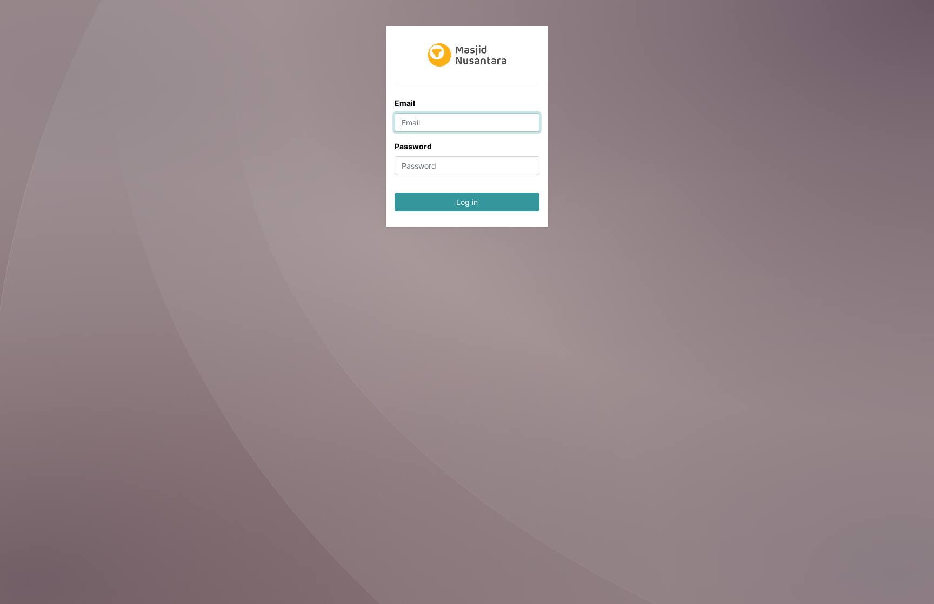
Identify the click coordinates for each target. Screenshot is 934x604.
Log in (467, 202)
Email (405, 103)
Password (413, 146)
